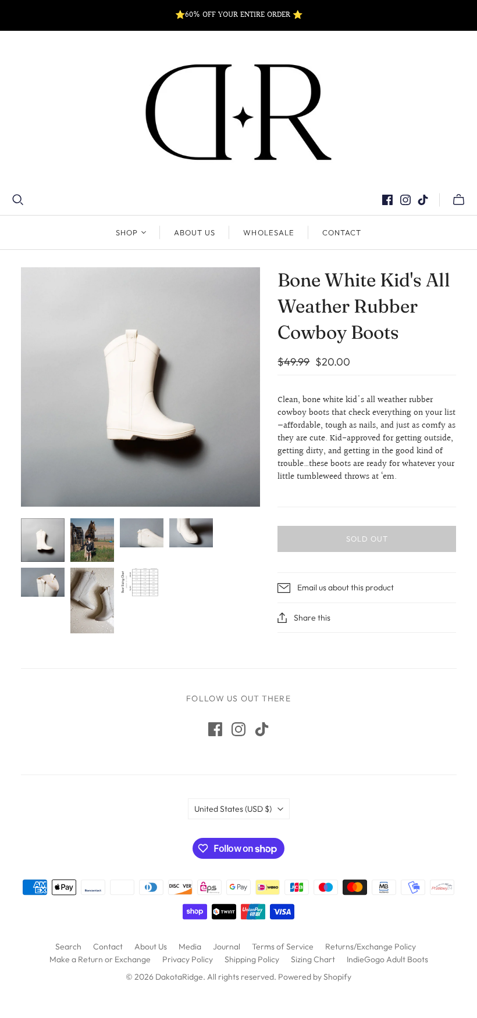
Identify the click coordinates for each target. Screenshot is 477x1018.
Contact (341, 232)
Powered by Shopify (314, 977)
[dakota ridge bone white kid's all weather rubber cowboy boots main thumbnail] (43, 540)
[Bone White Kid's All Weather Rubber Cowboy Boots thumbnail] (92, 540)
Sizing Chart (313, 959)
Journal (226, 946)
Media (190, 946)
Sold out (367, 538)
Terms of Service (283, 946)
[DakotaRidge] (238, 112)
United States (233, 809)
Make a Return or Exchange (100, 959)
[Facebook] (387, 200)
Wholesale (268, 232)
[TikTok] (423, 200)
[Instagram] (405, 200)
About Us (194, 232)
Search (68, 946)
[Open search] (18, 200)
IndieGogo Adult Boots (387, 959)
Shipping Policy (252, 959)
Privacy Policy (187, 959)
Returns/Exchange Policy (370, 946)
